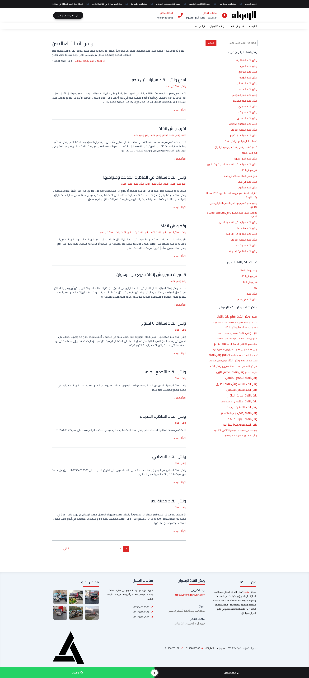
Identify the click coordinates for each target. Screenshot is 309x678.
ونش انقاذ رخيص (247, 413)
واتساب (75, 673)
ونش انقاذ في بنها (248, 181)
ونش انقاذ (252, 293)
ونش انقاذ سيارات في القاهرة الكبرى (110, 4)
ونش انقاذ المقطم (248, 83)
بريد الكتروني (198, 590)
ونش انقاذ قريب (250, 435)
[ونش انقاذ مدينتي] (92, 613)
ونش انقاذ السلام (248, 89)
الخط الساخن (166, 12)
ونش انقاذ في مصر (247, 299)
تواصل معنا (199, 26)
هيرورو (225, 366)
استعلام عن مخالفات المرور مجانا (222, 322)
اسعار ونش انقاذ (234, 327)
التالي (64, 548)
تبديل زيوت (228, 349)
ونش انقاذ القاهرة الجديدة (243, 123)
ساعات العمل (197, 618)
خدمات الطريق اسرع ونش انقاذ (241, 141)
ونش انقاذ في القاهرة (224, 430)
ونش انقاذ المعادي (247, 118)
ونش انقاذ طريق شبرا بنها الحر (240, 424)
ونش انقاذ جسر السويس (245, 94)
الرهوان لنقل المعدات (226, 339)
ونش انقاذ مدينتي (248, 106)
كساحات (213, 361)
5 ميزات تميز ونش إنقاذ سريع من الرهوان (236, 147)
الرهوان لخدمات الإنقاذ (215, 648)
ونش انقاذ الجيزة (248, 384)
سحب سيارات (252, 361)
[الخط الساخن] (180, 15)
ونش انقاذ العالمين (246, 401)
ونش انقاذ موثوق (248, 187)
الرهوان (246, 592)
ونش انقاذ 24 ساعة (142, 4)
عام (256, 287)
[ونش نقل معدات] (60, 613)
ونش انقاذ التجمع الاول (230, 372)
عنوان (202, 606)
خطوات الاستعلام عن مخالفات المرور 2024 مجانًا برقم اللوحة (232, 195)
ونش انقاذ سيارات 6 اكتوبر (244, 135)
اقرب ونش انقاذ (249, 170)
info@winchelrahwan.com (189, 594)
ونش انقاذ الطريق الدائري (242, 395)
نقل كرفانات (252, 366)
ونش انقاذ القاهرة (227, 401)
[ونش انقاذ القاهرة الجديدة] (76, 613)
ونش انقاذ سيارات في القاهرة (171, 4)
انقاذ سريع (253, 344)
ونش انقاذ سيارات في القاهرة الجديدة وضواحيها (232, 164)
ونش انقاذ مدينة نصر (230, 4)
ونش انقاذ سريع (228, 413)
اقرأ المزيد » (179, 110)
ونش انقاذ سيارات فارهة (243, 419)
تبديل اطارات (252, 349)
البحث (211, 42)
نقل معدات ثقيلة (237, 366)
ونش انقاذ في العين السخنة (246, 430)
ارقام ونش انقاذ (226, 316)
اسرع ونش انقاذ (251, 327)
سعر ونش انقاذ (236, 360)
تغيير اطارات (217, 349)
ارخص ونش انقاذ (249, 270)
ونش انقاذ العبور (249, 66)
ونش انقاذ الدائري (226, 384)
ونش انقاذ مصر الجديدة (245, 100)
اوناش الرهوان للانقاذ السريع (230, 343)
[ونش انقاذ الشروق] (92, 597)
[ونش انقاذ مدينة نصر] (76, 597)
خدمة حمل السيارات (236, 355)
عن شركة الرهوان (218, 26)
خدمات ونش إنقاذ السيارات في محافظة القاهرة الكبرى (63, 4)
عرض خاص (222, 361)
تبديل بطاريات (240, 349)
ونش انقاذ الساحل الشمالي (242, 389)
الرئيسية (253, 26)
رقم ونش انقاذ (237, 26)
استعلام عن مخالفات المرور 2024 (246, 322)
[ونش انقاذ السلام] (60, 597)
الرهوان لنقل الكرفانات (247, 339)
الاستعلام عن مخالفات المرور (228, 333)
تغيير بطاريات (252, 355)
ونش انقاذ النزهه (248, 77)
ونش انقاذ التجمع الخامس (202, 4)
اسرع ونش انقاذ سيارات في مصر (241, 175)
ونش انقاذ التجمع (251, 372)
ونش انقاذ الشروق (248, 71)
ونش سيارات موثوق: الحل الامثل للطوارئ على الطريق (234, 204)
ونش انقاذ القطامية (247, 60)
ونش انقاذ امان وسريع (246, 158)
